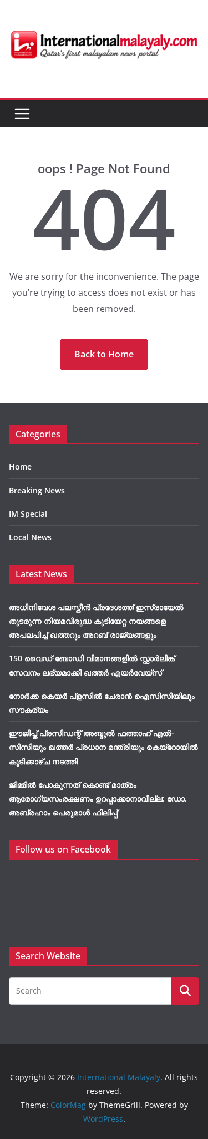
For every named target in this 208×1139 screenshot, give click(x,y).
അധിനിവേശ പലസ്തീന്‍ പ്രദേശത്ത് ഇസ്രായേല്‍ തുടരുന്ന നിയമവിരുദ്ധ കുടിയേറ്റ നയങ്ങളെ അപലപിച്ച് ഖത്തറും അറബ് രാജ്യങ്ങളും (96, 621)
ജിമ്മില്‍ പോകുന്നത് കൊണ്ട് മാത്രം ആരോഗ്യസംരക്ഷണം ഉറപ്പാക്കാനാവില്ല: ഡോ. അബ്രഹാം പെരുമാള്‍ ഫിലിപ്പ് (98, 798)
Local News (30, 537)
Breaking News (37, 490)
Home (20, 466)
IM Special (28, 513)
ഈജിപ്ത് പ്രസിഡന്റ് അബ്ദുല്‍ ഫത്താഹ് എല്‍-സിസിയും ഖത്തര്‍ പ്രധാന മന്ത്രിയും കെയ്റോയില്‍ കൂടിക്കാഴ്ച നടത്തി (103, 747)
